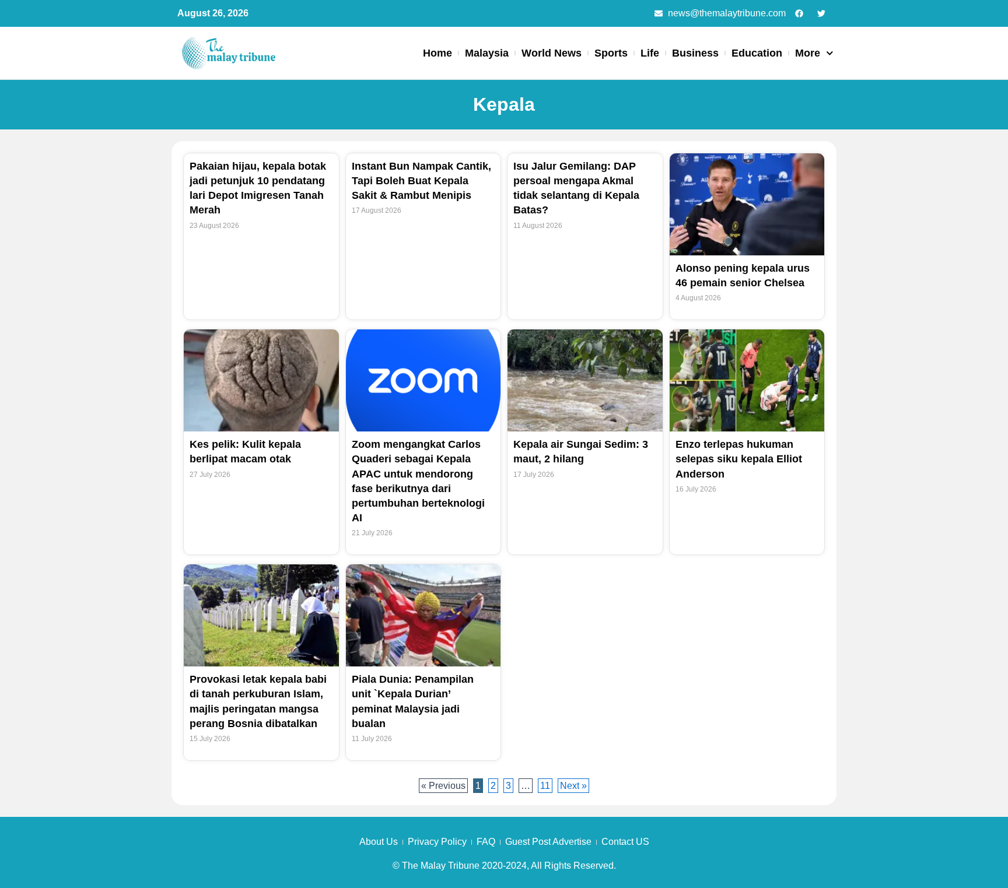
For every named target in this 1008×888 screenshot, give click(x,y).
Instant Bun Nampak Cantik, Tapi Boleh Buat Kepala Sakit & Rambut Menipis (421, 180)
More (807, 53)
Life (649, 53)
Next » (573, 786)
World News (552, 53)
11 (546, 784)
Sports (611, 53)
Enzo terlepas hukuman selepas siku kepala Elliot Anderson (739, 458)
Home (437, 53)
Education (757, 53)
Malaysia (487, 53)
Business (695, 53)
